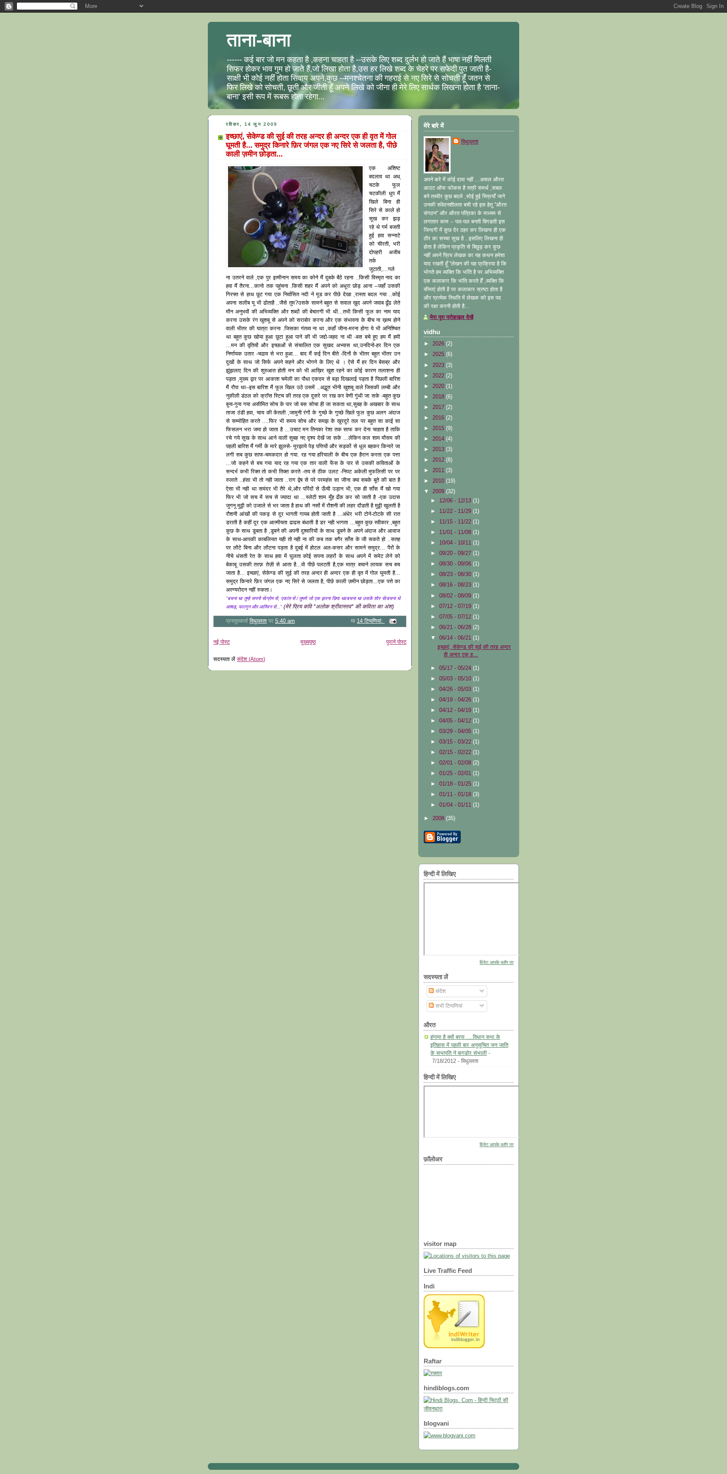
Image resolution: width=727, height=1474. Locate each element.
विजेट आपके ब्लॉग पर (497, 962)
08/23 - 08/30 (456, 574)
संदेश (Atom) (251, 659)
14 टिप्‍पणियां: (371, 621)
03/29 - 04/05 (456, 731)
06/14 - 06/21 (456, 638)
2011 (439, 470)
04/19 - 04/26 (456, 699)
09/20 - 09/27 (456, 553)
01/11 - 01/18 (456, 794)
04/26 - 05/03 (456, 689)
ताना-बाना (259, 39)
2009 (439, 491)
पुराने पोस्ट (396, 642)
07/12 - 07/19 (456, 606)
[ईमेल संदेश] (392, 621)
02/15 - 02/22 (456, 752)
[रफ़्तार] (433, 1373)
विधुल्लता (469, 141)
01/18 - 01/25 (456, 784)
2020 (439, 386)
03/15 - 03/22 (456, 741)
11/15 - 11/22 (456, 521)
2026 (439, 343)
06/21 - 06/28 (456, 627)
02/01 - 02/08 (456, 763)
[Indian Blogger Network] (454, 1346)
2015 (439, 428)
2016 (439, 417)
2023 (439, 365)
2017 (439, 407)
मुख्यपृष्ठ (308, 642)
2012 (439, 460)
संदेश (440, 991)
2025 (439, 354)
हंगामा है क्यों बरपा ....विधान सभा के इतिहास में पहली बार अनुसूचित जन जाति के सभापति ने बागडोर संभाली (469, 1045)
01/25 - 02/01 (456, 773)
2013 (439, 449)
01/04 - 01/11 (456, 805)
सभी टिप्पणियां (448, 1006)
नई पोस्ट (221, 642)
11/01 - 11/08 (456, 532)
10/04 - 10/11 (456, 542)
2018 (439, 396)
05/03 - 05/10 (456, 678)
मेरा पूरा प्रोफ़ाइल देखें (451, 317)
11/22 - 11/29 (456, 511)
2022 (439, 375)
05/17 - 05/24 (456, 668)
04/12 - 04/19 (456, 710)
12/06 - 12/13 (456, 500)
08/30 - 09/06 (456, 563)
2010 (439, 481)
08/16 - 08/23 (456, 585)
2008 (439, 818)
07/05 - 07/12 (456, 617)
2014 (439, 439)
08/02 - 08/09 (456, 595)
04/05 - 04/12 (456, 720)
